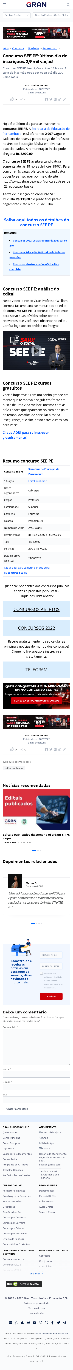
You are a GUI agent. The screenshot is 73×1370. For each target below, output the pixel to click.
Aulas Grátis (46, 1206)
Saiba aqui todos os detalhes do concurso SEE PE (36, 222)
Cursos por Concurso (14, 1217)
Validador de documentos (17, 1154)
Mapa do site (36, 1313)
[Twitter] (58, 1323)
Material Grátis (47, 1196)
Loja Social (8, 1148)
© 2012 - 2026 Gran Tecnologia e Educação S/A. (36, 1298)
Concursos (18, 48)
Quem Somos (10, 1132)
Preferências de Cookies (16, 1175)
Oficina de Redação (13, 1239)
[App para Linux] (16, 1323)
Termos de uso (36, 1308)
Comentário (10, 1027)
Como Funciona (11, 1138)
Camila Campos (39, 85)
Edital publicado (37, 481)
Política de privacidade (36, 1303)
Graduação (9, 1206)
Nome (7, 1069)
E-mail (7, 1082)
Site (5, 1094)
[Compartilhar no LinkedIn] (55, 99)
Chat (45, 1138)
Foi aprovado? (50, 1174)
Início (6, 48)
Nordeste (33, 48)
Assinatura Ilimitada (14, 1190)
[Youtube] (34, 1323)
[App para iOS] (22, 1323)
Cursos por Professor (15, 1233)
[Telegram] (64, 1323)
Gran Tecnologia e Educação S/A (52, 1333)
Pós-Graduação (12, 1212)
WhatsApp (48, 1143)
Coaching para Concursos (17, 1196)
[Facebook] (52, 1323)
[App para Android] (28, 1323)
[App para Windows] (10, 1323)
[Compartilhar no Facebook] (46, 99)
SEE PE (64, 48)
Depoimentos (47, 1190)
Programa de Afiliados (15, 1164)
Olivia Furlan (9, 842)
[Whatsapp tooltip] (46, 1323)
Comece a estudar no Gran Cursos (36, 700)
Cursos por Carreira (14, 1223)
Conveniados (10, 1159)
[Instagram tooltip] (40, 1323)
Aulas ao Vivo (46, 1201)
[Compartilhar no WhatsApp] (59, 99)
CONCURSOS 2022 (36, 628)
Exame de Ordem (12, 1201)
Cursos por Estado (13, 1228)
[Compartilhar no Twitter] (50, 99)
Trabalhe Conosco (13, 1170)
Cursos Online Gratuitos (16, 1244)
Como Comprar (11, 1143)
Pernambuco (50, 48)
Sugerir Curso (47, 1212)
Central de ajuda (51, 1132)
